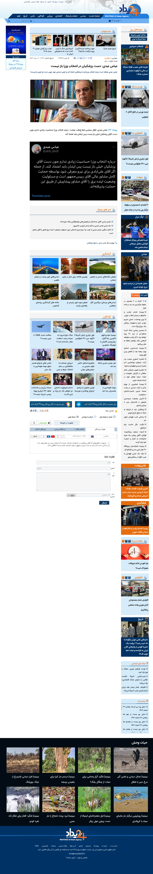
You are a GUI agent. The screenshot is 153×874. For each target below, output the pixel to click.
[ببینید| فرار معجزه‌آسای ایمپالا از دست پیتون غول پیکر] (94, 799)
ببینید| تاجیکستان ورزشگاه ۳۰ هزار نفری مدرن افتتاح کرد (135, 448)
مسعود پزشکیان (92, 243)
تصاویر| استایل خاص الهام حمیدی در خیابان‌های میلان (86, 366)
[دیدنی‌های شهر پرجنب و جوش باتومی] (45, 266)
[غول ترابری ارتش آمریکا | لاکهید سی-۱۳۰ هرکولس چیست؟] (84, 326)
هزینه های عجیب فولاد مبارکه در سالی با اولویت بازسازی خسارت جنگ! (135, 70)
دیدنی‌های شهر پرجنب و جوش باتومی (46, 278)
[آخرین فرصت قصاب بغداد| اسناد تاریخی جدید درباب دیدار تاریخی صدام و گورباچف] (135, 477)
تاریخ (140, 619)
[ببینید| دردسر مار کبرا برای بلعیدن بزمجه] (58, 760)
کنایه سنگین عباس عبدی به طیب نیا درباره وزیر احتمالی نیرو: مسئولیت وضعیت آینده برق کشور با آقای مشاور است (72, 231)
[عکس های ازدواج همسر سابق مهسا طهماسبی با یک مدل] (41, 354)
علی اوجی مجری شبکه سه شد (107, 364)
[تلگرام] (96, 404)
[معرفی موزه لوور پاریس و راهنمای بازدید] (74, 291)
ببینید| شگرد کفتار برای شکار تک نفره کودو (23, 818)
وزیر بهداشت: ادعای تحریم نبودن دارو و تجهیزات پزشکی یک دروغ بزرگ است (135, 323)
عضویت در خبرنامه (66, 422)
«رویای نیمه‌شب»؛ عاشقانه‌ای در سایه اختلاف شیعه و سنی (65, 366)
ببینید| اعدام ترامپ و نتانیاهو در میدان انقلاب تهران (135, 314)
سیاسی (114, 58)
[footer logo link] (74, 836)
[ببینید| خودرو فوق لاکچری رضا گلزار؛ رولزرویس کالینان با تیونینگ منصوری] (106, 326)
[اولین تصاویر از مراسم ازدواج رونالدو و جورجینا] (84, 379)
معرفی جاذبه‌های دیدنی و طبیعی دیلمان (103, 278)
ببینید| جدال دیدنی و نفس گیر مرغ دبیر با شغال (132, 779)
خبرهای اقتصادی (15, 68)
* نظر (113, 474)
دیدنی (144, 254)
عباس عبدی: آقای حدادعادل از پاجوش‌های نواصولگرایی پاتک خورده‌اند (85, 221)
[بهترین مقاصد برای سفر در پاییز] (74, 266)
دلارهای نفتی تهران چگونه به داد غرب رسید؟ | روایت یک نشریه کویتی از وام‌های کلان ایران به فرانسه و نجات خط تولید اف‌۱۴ (136, 647)
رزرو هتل (16, 60)
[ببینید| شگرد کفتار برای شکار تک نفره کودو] (23, 799)
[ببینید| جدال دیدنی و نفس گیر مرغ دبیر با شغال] (131, 760)
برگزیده (107, 58)
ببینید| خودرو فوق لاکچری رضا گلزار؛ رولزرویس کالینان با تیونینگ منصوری (108, 340)
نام (113, 462)
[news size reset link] (87, 58)
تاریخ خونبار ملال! (109, 48)
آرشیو (49, 2)
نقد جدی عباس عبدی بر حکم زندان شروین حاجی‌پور (92, 225)
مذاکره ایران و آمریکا (138, 35)
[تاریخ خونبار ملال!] (106, 40)
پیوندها (54, 2)
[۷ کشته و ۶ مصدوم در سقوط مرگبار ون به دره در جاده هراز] (135, 190)
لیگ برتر (139, 217)
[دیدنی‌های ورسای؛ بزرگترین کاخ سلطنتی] (102, 291)
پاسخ (35, 436)
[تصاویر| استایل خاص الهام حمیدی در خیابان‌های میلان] (84, 354)
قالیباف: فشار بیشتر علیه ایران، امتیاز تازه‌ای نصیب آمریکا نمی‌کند (135, 689)
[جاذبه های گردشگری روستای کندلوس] (45, 291)
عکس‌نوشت (140, 466)
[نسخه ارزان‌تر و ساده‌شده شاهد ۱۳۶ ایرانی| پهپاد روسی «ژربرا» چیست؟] (41, 379)
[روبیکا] (51, 404)
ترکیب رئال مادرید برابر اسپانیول (135, 426)
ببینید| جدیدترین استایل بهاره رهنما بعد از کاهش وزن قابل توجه (135, 352)
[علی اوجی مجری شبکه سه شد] (106, 354)
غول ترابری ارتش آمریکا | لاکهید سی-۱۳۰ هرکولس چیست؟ (84, 338)
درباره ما (61, 2)
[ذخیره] (81, 58)
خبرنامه (53, 846)
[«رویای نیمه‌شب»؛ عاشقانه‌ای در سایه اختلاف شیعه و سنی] (63, 354)
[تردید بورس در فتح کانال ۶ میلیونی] (135, 99)
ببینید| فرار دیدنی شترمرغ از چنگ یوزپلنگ (25, 779)
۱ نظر (106, 61)
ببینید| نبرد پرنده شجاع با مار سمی (61, 818)
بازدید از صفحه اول (106, 417)
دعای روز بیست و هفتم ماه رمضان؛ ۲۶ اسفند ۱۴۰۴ (135, 731)
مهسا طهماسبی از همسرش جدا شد (109, 389)
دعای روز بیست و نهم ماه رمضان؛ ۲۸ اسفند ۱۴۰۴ (135, 716)
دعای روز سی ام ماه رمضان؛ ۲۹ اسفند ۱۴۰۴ (135, 708)
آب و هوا (43, 2)
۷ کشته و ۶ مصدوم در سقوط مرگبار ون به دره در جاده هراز (135, 305)
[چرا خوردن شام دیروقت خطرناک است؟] (135, 552)
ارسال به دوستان (87, 417)
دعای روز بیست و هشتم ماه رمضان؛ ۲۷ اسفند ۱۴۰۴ (135, 723)
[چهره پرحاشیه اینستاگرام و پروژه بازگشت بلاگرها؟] (84, 40)
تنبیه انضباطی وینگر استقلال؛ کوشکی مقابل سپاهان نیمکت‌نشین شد (136, 243)
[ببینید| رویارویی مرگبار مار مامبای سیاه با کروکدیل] (131, 799)
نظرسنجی (27, 2)
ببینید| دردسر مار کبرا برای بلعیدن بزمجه (62, 779)
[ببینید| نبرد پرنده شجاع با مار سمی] (58, 799)
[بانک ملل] (16, 40)
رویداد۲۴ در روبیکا (16, 64)
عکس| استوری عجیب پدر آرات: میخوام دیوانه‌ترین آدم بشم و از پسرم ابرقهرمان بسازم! (135, 362)
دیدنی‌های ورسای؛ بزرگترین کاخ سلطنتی (103, 304)
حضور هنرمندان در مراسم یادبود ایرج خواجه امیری (135, 285)
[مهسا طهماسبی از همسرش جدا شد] (106, 379)
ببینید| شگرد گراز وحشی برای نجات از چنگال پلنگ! (96, 779)
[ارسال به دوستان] (78, 58)
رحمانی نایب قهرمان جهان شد (135, 419)
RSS (37, 846)
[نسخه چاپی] (75, 58)
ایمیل (112, 468)
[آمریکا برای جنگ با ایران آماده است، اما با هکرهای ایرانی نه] (63, 40)
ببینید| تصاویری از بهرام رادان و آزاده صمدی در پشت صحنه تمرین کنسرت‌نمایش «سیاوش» (135, 389)
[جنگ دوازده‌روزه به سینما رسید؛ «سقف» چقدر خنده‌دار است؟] (63, 326)
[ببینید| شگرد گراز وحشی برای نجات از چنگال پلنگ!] (94, 760)
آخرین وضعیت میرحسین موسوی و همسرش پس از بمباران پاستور (135, 402)
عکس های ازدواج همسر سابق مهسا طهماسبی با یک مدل (41, 366)
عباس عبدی (102, 243)
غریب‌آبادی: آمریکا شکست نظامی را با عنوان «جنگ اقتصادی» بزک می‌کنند (135, 680)
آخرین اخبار (144, 295)
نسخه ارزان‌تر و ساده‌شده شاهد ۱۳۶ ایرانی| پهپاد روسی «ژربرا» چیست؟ (41, 391)
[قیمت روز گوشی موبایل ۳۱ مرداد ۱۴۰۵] (41, 40)
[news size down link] (84, 58)
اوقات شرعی (35, 2)
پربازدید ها (135, 295)
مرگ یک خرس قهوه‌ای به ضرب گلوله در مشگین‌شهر (135, 455)
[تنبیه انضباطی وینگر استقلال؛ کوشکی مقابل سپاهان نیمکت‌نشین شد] (135, 228)
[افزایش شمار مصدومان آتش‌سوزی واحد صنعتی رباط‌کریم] (135, 588)
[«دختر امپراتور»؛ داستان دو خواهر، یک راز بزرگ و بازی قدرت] (63, 379)
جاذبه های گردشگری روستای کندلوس (47, 304)
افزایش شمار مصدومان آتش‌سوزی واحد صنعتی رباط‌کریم (138, 605)
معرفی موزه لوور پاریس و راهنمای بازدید (77, 304)
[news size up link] (91, 58)
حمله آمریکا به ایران (139, 39)
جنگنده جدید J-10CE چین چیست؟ (42, 337)
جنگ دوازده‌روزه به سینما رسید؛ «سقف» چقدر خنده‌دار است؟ (64, 338)
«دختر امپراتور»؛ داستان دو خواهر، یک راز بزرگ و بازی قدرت (63, 391)
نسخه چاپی (71, 417)
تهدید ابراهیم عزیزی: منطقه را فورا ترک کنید (135, 670)
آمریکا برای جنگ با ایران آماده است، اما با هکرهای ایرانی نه (64, 51)
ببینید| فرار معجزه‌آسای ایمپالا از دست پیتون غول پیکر (95, 818)
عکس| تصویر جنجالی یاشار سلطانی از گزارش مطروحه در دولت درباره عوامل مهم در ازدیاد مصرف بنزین (135, 375)
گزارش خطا (110, 410)
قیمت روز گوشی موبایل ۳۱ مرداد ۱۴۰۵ (42, 50)
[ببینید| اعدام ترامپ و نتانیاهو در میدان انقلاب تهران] (135, 515)
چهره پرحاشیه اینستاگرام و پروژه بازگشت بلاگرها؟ (84, 50)
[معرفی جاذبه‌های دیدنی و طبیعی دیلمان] (102, 266)
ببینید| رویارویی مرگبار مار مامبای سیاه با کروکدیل (131, 818)
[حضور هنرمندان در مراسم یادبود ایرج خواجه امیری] (135, 268)
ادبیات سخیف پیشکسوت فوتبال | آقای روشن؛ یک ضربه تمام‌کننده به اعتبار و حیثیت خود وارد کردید (135, 437)
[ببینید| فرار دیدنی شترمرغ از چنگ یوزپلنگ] (23, 760)
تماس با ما (68, 2)
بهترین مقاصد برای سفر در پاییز (74, 276)
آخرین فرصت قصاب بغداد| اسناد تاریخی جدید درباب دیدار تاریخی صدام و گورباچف (135, 492)
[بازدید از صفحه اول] (114, 416)
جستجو (88, 846)
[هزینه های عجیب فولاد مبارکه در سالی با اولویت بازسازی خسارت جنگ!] (135, 57)
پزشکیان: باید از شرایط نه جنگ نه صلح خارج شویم (135, 411)
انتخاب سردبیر (136, 46)
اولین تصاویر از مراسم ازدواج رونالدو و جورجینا (84, 389)
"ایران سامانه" (71, 857)
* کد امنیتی (112, 495)
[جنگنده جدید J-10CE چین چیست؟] (41, 326)
